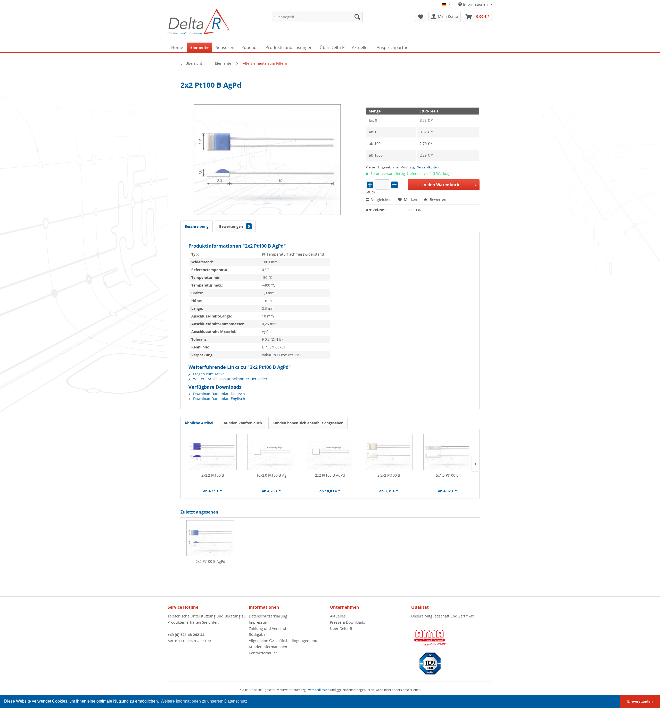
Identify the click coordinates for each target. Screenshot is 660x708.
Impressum (258, 622)
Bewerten (437, 199)
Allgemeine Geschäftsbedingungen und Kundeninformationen (283, 643)
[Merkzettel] (420, 17)
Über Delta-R (341, 628)
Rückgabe (257, 634)
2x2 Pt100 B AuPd (330, 475)
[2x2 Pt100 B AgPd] (210, 538)
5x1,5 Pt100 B (447, 475)
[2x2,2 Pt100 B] (213, 452)
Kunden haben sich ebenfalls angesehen (308, 422)
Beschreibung (197, 226)
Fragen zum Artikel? (209, 373)
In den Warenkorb (440, 185)
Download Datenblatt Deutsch (218, 393)
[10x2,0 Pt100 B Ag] (271, 452)
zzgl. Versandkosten (424, 167)
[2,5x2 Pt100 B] (389, 452)
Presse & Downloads (347, 622)
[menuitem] (317, 17)
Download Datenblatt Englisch (218, 398)
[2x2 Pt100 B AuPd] (330, 452)
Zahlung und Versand (267, 628)
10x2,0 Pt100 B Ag (271, 475)
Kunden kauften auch (243, 422)
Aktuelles (338, 616)
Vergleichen (381, 199)
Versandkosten (318, 690)
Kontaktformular (263, 652)
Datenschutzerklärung (268, 616)
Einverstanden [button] (640, 701)
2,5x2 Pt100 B (388, 475)
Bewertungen (234, 226)
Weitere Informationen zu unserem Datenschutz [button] (204, 701)
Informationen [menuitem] (475, 4)
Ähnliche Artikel (199, 422)
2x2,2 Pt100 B (212, 475)
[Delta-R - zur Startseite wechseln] (198, 22)
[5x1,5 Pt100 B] (447, 452)
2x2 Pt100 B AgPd (210, 561)
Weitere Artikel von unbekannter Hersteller (229, 378)
